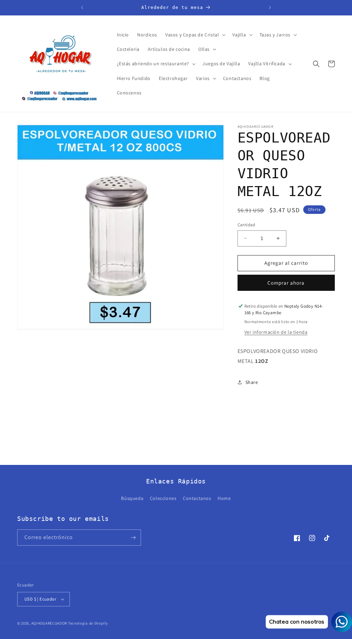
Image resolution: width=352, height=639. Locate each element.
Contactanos (197, 498)
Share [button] (251, 382)
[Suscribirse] (133, 537)
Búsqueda (132, 498)
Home (224, 498)
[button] (194, 34)
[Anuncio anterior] (82, 7)
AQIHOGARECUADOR (49, 623)
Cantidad (246, 225)
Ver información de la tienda (276, 332)
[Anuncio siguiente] (269, 7)
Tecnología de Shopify (88, 623)
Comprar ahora (286, 282)
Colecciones (163, 498)
